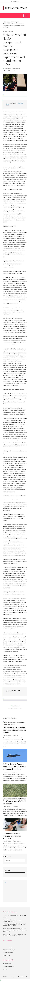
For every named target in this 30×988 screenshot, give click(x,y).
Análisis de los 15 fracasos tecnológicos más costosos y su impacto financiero (14, 766)
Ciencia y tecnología (8, 31)
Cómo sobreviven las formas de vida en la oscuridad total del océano (14, 801)
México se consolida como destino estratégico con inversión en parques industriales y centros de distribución (15, 930)
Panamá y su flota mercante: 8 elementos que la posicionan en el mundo (14, 924)
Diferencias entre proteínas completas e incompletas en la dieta (14, 730)
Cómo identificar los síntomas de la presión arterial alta (12, 836)
